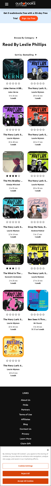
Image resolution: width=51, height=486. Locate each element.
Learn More (25, 439)
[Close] (48, 450)
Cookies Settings (25, 466)
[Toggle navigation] (6, 4)
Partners (25, 410)
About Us (25, 400)
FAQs (25, 405)
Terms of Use (25, 415)
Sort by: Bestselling (24, 55)
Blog (25, 424)
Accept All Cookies (25, 481)
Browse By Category (24, 38)
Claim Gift (26, 444)
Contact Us (25, 429)
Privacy (25, 434)
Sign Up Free (28, 18)
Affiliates (25, 419)
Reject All (25, 473)
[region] (25, 466)
